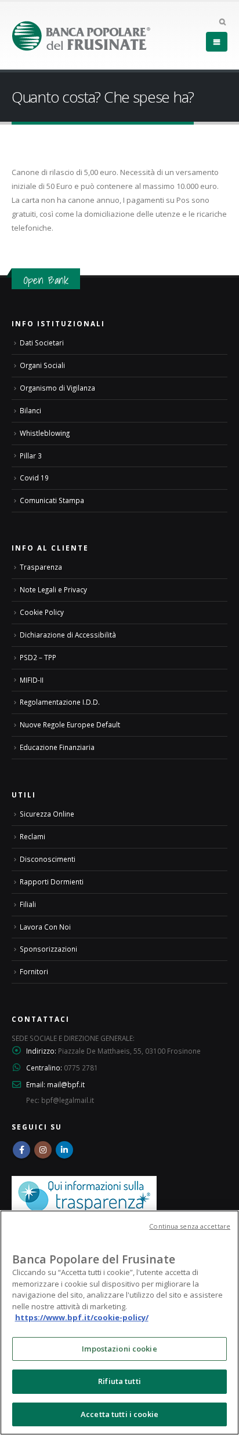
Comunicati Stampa (52, 500)
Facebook (21, 1150)
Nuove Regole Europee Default (70, 724)
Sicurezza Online (47, 813)
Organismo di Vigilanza (57, 387)
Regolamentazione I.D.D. (60, 701)
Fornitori (34, 971)
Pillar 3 (31, 455)
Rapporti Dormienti (52, 881)
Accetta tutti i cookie (119, 1414)
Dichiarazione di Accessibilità (68, 634)
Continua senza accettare (189, 1226)
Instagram (43, 1150)
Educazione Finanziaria (57, 747)
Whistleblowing (45, 433)
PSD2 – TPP (38, 657)
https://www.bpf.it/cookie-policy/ (82, 1317)
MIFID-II (32, 679)
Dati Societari (42, 342)
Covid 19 (34, 477)
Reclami (32, 836)
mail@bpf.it (66, 1084)
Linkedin (64, 1150)
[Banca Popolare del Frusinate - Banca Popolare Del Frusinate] (81, 36)
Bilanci (30, 410)
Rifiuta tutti (119, 1381)
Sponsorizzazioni (48, 948)
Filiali (28, 904)
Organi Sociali (42, 365)
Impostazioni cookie (119, 1348)
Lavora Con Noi (45, 926)
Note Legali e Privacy (53, 589)
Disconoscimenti (47, 859)
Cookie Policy (42, 612)
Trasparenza (41, 566)
